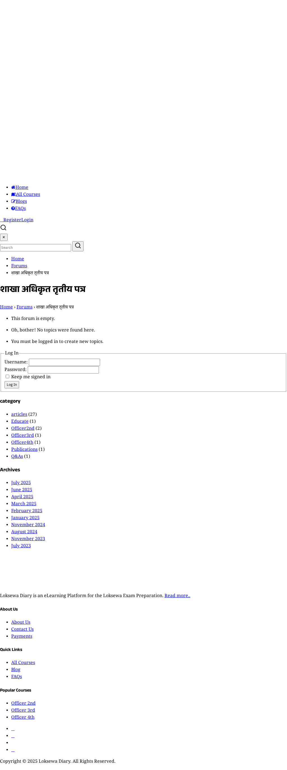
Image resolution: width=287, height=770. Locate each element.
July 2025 (21, 483)
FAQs (20, 209)
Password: (16, 370)
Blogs (21, 202)
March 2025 (23, 504)
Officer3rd (22, 436)
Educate (20, 422)
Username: (16, 362)
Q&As (17, 457)
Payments (21, 637)
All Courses (28, 195)
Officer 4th (22, 718)
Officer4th (22, 443)
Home (21, 188)
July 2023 (21, 546)
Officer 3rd (23, 711)
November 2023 (28, 539)
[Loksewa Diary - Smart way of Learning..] (54, 176)
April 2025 (22, 497)
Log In (12, 385)
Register (12, 220)
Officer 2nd (23, 704)
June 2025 (21, 490)
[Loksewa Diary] (54, 584)
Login (27, 220)
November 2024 (28, 525)
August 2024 (24, 532)
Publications (24, 450)
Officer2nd (22, 429)
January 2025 (25, 518)
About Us (20, 623)
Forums (19, 266)
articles (19, 415)
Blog (15, 670)
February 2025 (26, 511)
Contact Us (22, 630)
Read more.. (177, 596)
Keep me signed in (30, 377)
